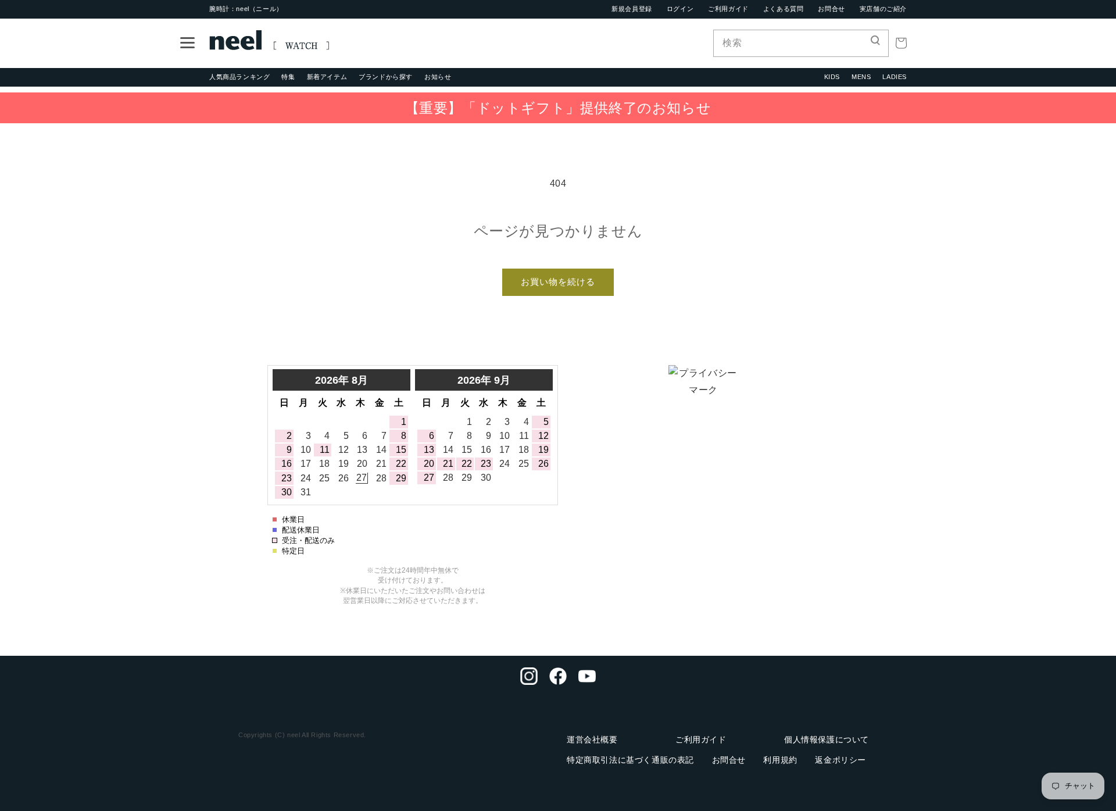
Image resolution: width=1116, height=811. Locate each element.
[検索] (875, 43)
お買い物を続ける (558, 282)
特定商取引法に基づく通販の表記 (630, 759)
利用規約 (780, 759)
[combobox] (801, 43)
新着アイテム (327, 76)
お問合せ (831, 8)
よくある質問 (783, 8)
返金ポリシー (840, 759)
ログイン (680, 8)
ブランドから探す (386, 76)
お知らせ (437, 76)
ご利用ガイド (728, 8)
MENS (861, 76)
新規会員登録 (631, 8)
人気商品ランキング (239, 76)
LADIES (894, 76)
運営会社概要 (592, 739)
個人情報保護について (826, 739)
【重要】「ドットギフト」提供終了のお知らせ (558, 108)
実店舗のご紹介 (883, 8)
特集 (288, 76)
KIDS (832, 76)
